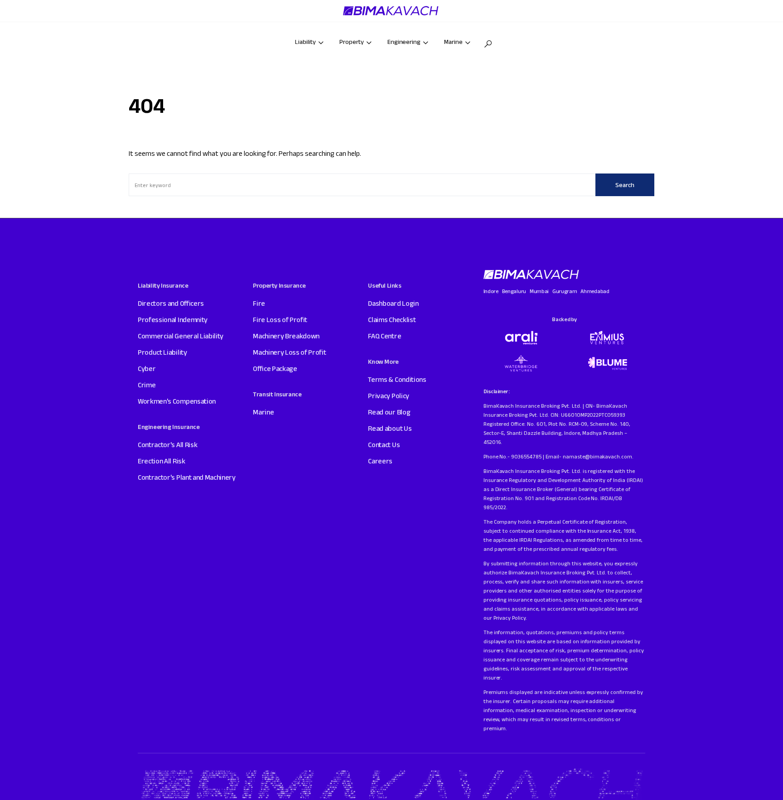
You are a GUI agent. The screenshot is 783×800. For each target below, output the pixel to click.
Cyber (146, 368)
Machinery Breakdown (286, 336)
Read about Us (389, 428)
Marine (263, 412)
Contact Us (384, 444)
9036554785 (526, 456)
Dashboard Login (393, 303)
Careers (380, 461)
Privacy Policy (388, 396)
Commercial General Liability (180, 336)
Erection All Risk (161, 461)
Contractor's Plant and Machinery (187, 477)
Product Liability (162, 352)
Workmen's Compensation (177, 401)
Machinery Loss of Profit (289, 352)
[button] (488, 44)
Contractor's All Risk (167, 444)
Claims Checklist (392, 319)
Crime (146, 385)
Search (624, 184)
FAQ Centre (384, 336)
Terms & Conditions (397, 379)
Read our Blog (389, 412)
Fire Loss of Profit (280, 319)
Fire (259, 303)
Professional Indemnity (173, 319)
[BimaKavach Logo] (531, 274)
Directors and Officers (171, 303)
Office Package (275, 368)
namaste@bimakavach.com (597, 456)
